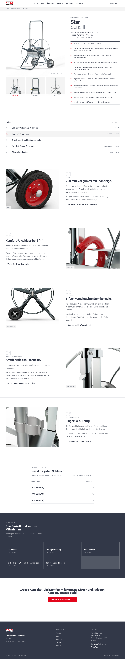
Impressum (107, 655)
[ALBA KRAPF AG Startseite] (9, 3)
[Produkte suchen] (104, 3)
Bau (42, 3)
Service (60, 3)
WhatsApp (95, 647)
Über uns (50, 3)
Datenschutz (116, 655)
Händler (69, 3)
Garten (35, 3)
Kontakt (79, 3)
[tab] (15, 86)
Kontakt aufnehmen (98, 644)
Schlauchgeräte (15, 9)
